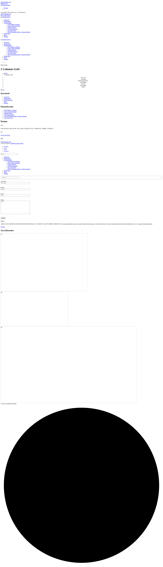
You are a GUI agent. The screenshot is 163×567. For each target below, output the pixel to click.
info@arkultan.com (6, 2)
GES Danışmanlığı (9, 115)
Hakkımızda (7, 98)
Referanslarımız (8, 100)
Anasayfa (6, 97)
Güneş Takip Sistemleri (10, 112)
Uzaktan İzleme (8, 113)
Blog (5, 101)
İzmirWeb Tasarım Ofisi (16, 143)
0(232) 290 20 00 (5, 15)
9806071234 (4, 3)
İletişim (6, 8)
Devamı (3, 227)
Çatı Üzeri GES (8, 118)
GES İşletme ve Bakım (10, 110)
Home (5, 73)
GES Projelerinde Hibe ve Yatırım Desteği (15, 116)
